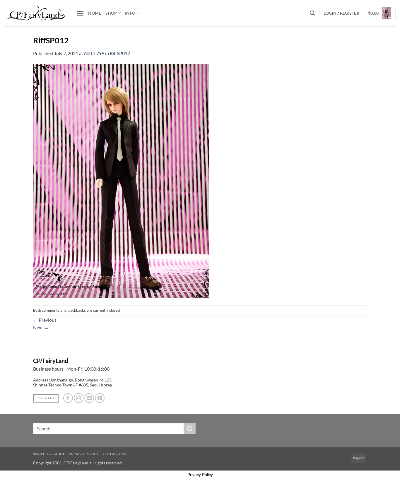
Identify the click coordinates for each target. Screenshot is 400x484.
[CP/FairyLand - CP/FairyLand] (35, 13)
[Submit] (190, 428)
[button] (80, 13)
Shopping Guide (49, 453)
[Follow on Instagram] (78, 398)
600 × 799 (94, 53)
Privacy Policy (84, 453)
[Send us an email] (89, 398)
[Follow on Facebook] (68, 398)
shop (111, 13)
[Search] (312, 13)
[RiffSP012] (121, 180)
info (130, 13)
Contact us (114, 453)
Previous (45, 320)
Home (94, 13)
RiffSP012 (120, 53)
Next (41, 327)
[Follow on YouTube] (100, 398)
